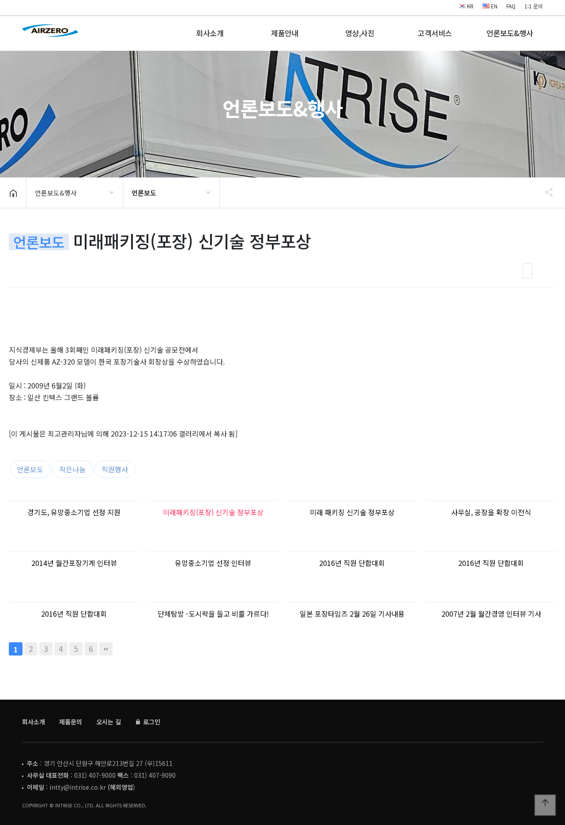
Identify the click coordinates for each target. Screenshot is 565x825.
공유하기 (544, 192)
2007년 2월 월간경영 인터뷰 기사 (491, 613)
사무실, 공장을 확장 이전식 (491, 512)
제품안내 (284, 33)
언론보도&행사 (509, 33)
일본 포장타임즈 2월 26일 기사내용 (352, 613)
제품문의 (70, 721)
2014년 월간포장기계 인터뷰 (74, 563)
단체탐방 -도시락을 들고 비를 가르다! (213, 613)
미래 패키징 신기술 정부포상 (352, 512)
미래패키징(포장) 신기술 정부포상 (213, 512)
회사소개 (209, 33)
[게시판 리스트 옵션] (547, 271)
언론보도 (30, 469)
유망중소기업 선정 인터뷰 (213, 563)
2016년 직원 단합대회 (352, 563)
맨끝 (106, 648)
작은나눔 (72, 469)
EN (493, 6)
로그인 (150, 721)
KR (470, 6)
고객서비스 (435, 33)
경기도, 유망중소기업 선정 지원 (74, 512)
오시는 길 (108, 721)
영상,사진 (360, 33)
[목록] (527, 271)
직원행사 (115, 469)
